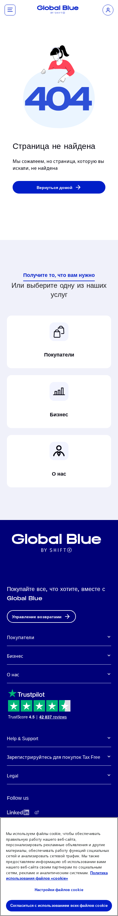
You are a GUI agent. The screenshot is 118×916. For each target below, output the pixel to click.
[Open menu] (10, 10)
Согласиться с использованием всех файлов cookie (59, 905)
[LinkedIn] (18, 812)
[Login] (108, 10)
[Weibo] (37, 812)
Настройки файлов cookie (59, 889)
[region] (59, 866)
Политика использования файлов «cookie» (57, 875)
